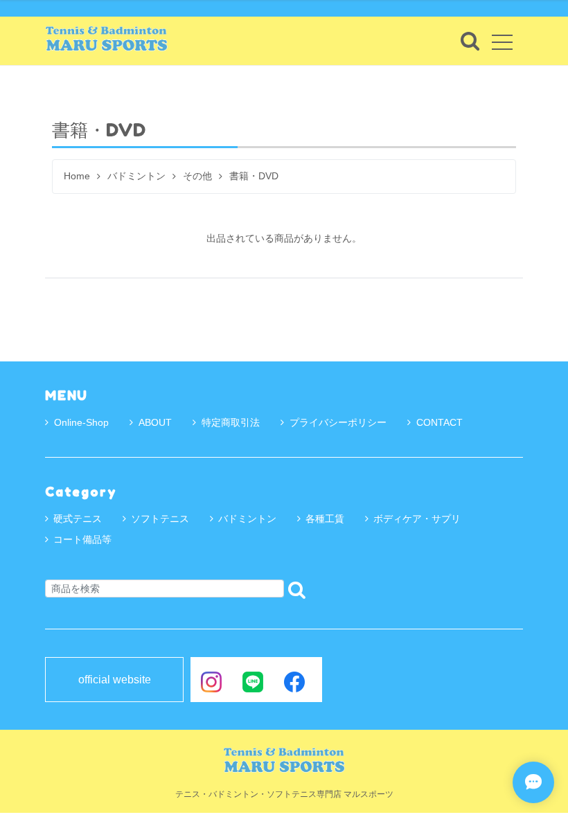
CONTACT (439, 422)
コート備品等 (82, 539)
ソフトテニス (160, 518)
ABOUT (155, 422)
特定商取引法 (231, 422)
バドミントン (136, 176)
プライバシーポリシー (338, 422)
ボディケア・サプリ (417, 518)
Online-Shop (81, 422)
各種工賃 (324, 518)
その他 (197, 176)
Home (77, 176)
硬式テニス (77, 518)
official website (114, 679)
